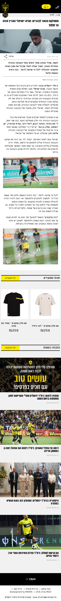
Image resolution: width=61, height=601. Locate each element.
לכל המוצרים (10, 278)
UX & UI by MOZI (43, 592)
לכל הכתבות (10, 348)
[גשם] (30, 579)
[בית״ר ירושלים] (5, 9)
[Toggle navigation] (57, 6)
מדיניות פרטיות (32, 589)
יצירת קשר (18, 589)
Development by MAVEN (21, 592)
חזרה (52, 15)
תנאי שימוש (46, 589)
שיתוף (11, 56)
